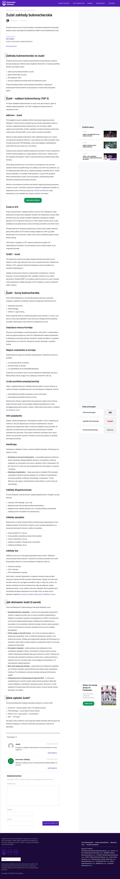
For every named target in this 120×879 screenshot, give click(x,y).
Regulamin (113, 842)
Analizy (17, 10)
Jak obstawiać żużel (13, 410)
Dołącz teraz (88, 704)
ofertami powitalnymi (41, 190)
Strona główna (10, 10)
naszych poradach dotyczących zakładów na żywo (38, 594)
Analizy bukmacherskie (101, 842)
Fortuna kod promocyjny (90, 430)
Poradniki (112, 3)
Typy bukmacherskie (87, 842)
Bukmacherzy (100, 3)
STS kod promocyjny (89, 412)
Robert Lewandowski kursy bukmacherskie (91, 135)
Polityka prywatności (92, 844)
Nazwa (9, 809)
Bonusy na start (64, 3)
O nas (83, 844)
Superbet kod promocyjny (91, 421)
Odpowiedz (52, 753)
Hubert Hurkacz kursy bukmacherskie (89, 146)
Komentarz (11, 784)
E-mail (9, 819)
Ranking (89, 3)
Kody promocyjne (78, 3)
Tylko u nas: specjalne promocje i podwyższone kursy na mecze (92, 158)
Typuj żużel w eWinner (33, 200)
